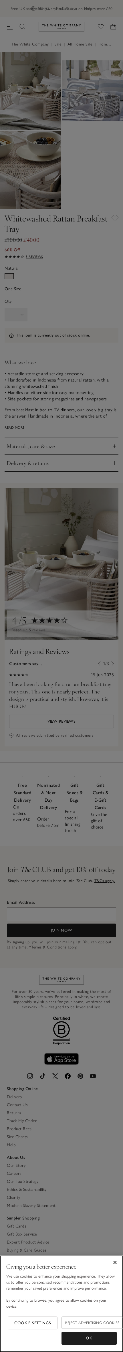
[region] (61, 1304)
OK (89, 1338)
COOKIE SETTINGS (32, 1323)
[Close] (115, 1262)
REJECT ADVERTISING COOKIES (92, 1323)
